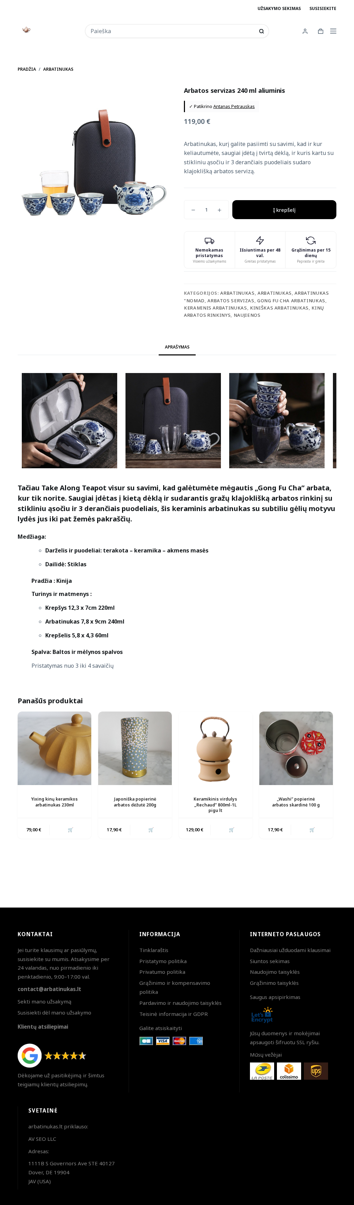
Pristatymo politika (163, 961)
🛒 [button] (70, 829)
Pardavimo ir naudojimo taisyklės (180, 1002)
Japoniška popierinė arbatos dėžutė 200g (135, 802)
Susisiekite (322, 8)
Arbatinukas (237, 293)
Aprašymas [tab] (177, 347)
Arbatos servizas (230, 300)
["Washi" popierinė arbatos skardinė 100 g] (296, 748)
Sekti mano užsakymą (45, 1001)
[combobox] (172, 31)
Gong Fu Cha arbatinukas (291, 300)
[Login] (305, 31)
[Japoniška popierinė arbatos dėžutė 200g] (135, 748)
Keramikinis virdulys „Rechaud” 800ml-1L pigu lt (215, 805)
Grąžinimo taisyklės (274, 982)
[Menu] (333, 31)
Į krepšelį (284, 209)
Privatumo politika (162, 971)
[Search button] (261, 31)
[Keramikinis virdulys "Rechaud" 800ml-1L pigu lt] (215, 748)
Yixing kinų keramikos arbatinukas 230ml (54, 802)
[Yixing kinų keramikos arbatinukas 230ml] (54, 748)
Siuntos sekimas (270, 961)
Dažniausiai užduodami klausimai (290, 950)
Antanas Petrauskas (234, 106)
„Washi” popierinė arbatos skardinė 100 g (296, 802)
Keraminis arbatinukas (215, 308)
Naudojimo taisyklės (275, 971)
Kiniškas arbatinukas (279, 308)
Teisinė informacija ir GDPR (173, 1013)
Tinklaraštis (153, 950)
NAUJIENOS (247, 315)
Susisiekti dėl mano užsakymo (54, 1012)
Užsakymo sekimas (279, 8)
